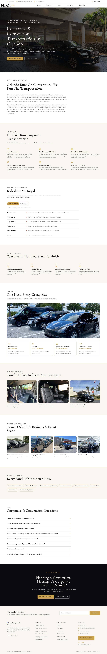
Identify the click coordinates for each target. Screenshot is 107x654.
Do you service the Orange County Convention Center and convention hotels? (32, 534)
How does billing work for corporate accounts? (22, 539)
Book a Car (82, 5)
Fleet (59, 5)
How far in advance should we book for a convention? (24, 554)
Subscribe (95, 613)
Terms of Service (87, 651)
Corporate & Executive (41, 631)
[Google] (15, 635)
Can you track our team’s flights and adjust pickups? (24, 523)
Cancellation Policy (96, 651)
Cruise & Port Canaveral (41, 628)
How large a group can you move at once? (20, 528)
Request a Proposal (15, 58)
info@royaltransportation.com (87, 628)
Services (48, 5)
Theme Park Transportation (42, 634)
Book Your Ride (86, 638)
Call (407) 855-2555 (31, 58)
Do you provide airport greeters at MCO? (20, 518)
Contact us (70, 5)
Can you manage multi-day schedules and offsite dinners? (26, 544)
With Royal (23, 203)
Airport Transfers (39, 625)
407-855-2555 (83, 625)
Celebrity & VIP (39, 639)
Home (39, 5)
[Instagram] (12, 635)
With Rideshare (13, 203)
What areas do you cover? (15, 549)
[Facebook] (8, 635)
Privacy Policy (79, 651)
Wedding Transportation (41, 636)
